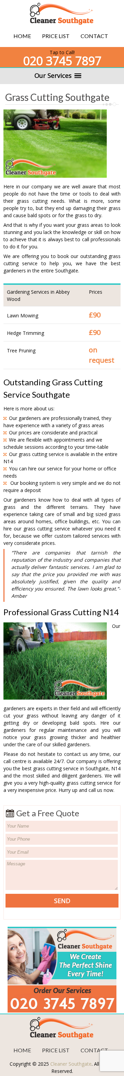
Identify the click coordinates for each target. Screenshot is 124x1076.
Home (22, 36)
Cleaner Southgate (71, 1064)
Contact (94, 36)
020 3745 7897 (62, 61)
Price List (56, 36)
